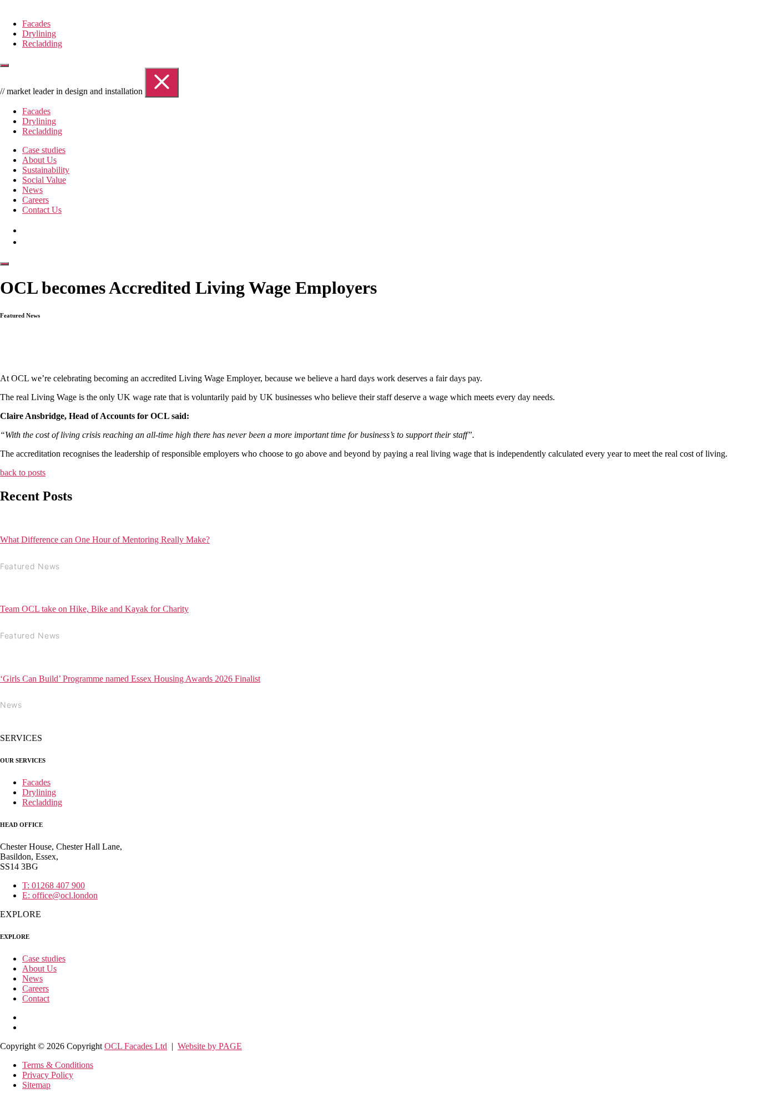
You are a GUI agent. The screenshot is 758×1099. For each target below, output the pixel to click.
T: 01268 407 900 (53, 885)
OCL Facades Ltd (135, 1046)
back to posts (23, 472)
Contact (35, 998)
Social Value (44, 180)
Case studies (43, 150)
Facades (36, 23)
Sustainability (45, 170)
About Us (39, 160)
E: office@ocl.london (60, 895)
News (32, 190)
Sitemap (36, 1085)
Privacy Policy (47, 1075)
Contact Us (42, 209)
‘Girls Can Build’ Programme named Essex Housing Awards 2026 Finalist (130, 678)
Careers (35, 200)
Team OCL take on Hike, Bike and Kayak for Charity (94, 609)
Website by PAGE (210, 1046)
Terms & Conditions (57, 1065)
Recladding (42, 43)
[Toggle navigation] (4, 65)
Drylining (39, 33)
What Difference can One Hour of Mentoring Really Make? (105, 539)
